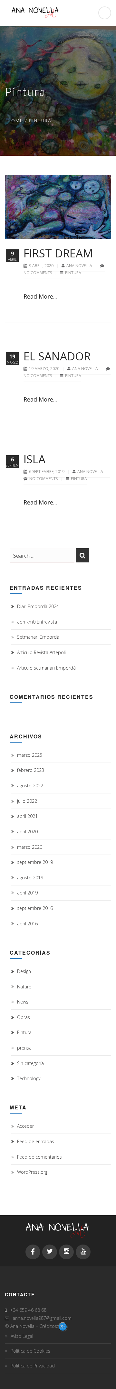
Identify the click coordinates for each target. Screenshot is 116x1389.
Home (15, 120)
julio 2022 (27, 801)
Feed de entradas (35, 1141)
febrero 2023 (30, 770)
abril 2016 (27, 924)
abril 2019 (27, 893)
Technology (28, 1078)
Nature (24, 987)
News (22, 1002)
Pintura (73, 272)
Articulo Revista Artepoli (41, 652)
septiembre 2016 (35, 908)
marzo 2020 (29, 847)
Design (24, 971)
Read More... (40, 296)
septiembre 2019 (35, 862)
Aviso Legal (22, 1336)
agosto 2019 (30, 878)
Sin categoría (30, 1063)
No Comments (38, 272)
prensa (24, 1048)
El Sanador (57, 356)
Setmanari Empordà (38, 637)
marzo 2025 (29, 755)
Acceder (25, 1126)
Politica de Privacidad (33, 1366)
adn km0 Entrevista (37, 622)
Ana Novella (79, 265)
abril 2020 (27, 832)
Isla (34, 459)
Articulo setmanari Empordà (46, 668)
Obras (23, 1017)
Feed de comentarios (39, 1157)
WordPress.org (32, 1172)
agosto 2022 (30, 785)
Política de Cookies (30, 1351)
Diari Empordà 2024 (38, 606)
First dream (58, 253)
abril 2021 (27, 816)
